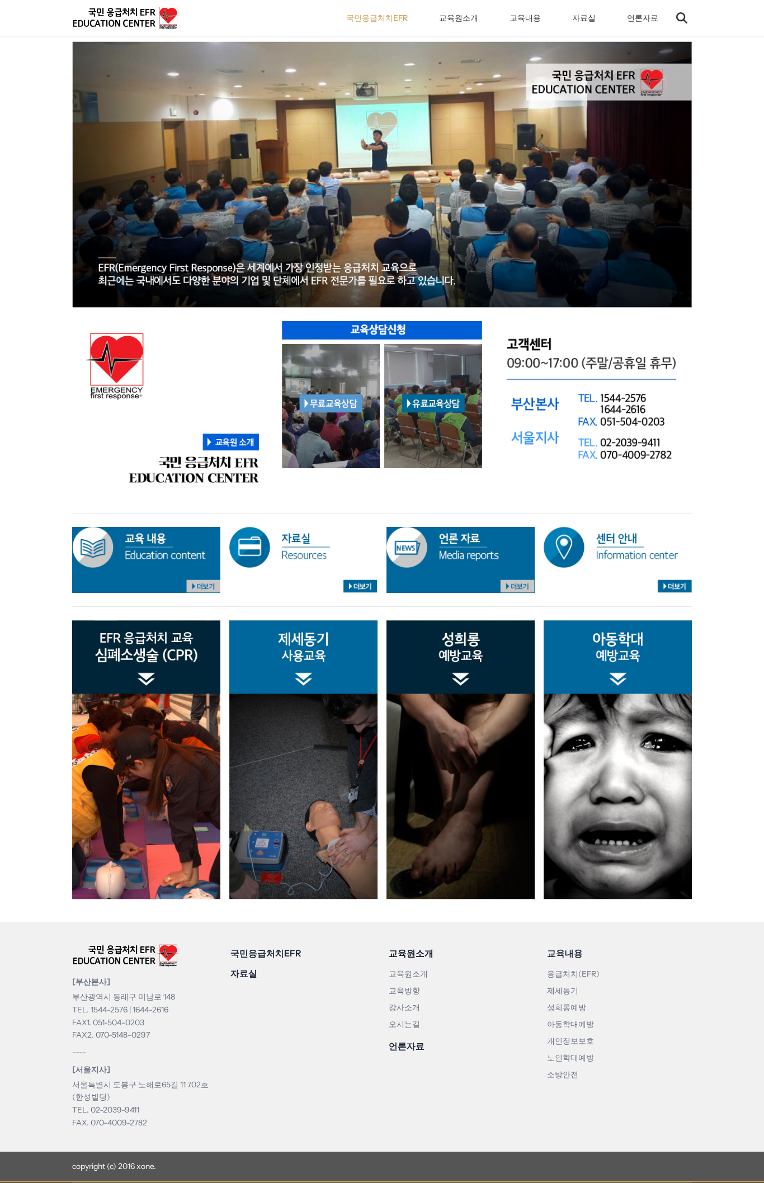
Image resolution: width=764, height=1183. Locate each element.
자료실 (584, 18)
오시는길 (404, 1024)
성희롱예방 (566, 1007)
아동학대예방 (570, 1024)
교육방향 (404, 991)
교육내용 (525, 18)
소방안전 (562, 1074)
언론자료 (642, 18)
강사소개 (404, 1007)
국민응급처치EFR (377, 18)
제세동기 (562, 991)
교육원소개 (458, 18)
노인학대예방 (570, 1058)
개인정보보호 (570, 1041)
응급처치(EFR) (573, 974)
